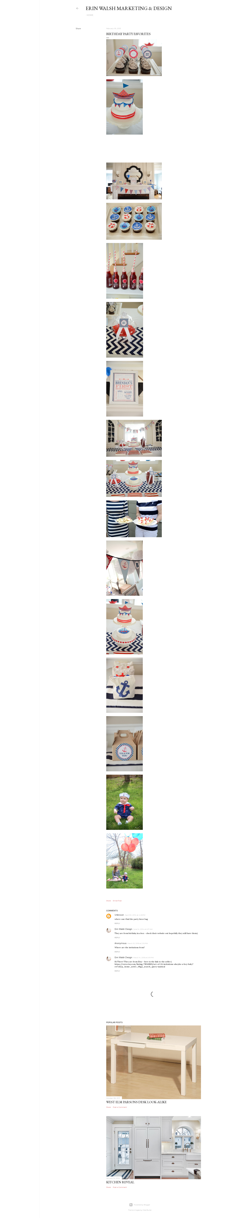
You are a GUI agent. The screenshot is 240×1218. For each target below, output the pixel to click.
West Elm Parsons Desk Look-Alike (136, 1102)
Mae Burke (147, 1210)
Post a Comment (120, 1107)
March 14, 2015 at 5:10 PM (143, 957)
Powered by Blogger (142, 1205)
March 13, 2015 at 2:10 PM (138, 943)
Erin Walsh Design (123, 929)
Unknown (119, 915)
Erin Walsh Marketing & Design (129, 8)
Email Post (117, 901)
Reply (117, 923)
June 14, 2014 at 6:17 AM (142, 929)
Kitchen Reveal (120, 1182)
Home (90, 15)
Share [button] (78, 28)
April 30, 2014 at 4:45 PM (135, 915)
